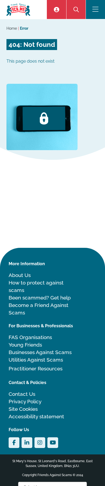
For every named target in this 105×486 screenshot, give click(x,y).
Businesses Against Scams (40, 352)
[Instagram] (39, 442)
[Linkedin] (27, 442)
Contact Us (22, 394)
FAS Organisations (30, 337)
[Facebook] (14, 442)
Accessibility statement (36, 416)
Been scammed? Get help (40, 298)
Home (12, 28)
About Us (20, 275)
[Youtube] (52, 442)
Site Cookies (23, 409)
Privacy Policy (25, 401)
